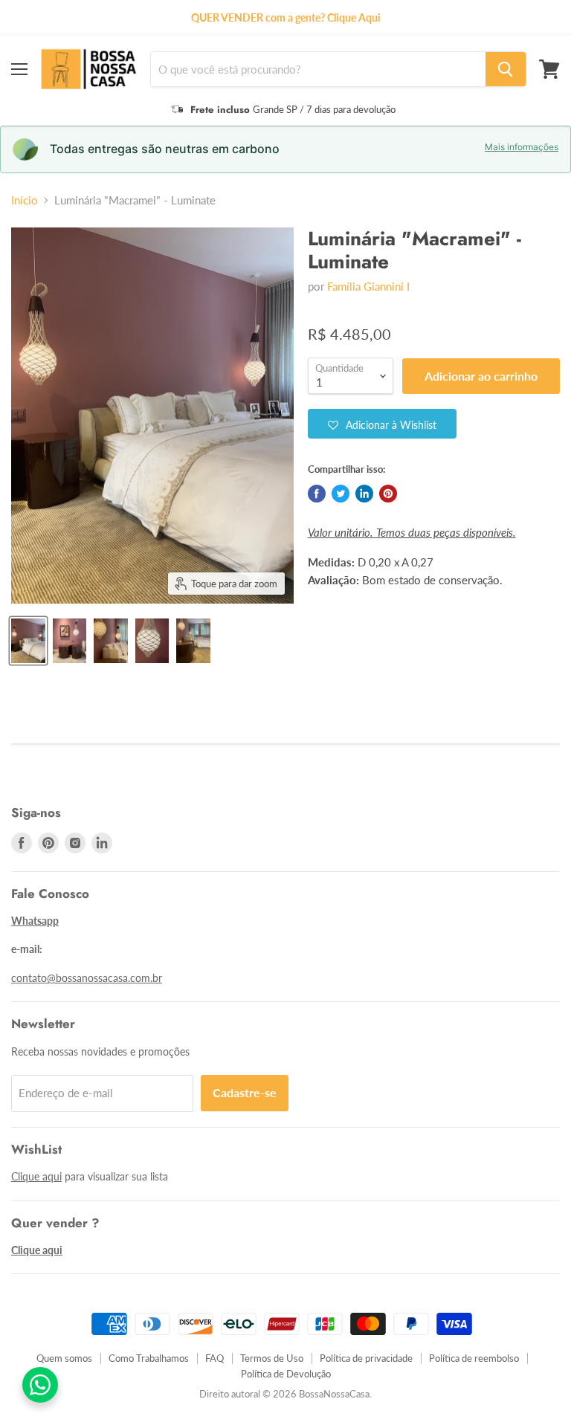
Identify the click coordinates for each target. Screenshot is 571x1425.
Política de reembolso (474, 1358)
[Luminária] (28, 641)
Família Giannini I (368, 286)
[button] (382, 424)
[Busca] (505, 69)
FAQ (214, 1358)
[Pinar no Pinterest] (388, 494)
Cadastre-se (245, 1092)
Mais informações (521, 147)
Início (24, 200)
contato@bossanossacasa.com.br (86, 978)
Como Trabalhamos (149, 1358)
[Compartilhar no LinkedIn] (364, 494)
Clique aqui (36, 1176)
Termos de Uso (271, 1358)
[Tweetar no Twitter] (340, 494)
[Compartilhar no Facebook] (317, 494)
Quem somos (64, 1358)
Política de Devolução (286, 1374)
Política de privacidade (366, 1358)
